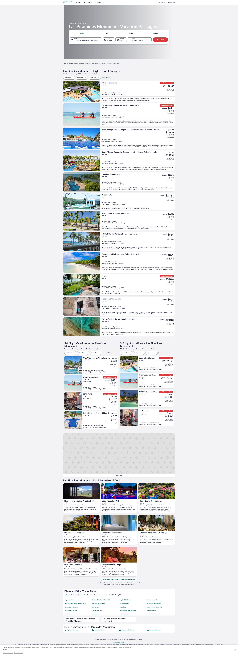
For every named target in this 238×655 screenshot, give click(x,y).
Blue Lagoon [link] (68, 614)
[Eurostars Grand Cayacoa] (137, 182)
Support (163, 2)
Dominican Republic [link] (83, 63)
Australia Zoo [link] (123, 607)
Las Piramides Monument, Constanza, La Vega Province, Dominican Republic (88, 40)
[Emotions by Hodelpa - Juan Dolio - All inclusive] (137, 262)
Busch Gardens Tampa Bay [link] (154, 607)
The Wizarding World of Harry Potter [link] (75, 603)
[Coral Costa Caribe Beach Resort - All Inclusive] (137, 114)
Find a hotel (160, 39)
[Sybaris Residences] (137, 91)
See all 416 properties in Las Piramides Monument (119, 579)
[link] (77, 630)
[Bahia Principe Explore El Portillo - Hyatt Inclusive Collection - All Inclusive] (100, 420)
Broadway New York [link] (152, 600)
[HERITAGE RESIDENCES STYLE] (100, 401)
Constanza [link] (102, 63)
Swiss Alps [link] (95, 614)
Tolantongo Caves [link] (97, 610)
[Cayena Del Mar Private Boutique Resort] (137, 326)
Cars (84, 2)
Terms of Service (18, 653)
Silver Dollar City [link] (124, 614)
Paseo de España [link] (124, 603)
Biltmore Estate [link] (151, 610)
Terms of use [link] (103, 639)
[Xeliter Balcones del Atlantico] (156, 398)
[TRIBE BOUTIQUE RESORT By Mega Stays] (137, 241)
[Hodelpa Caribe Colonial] (137, 306)
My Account (171, 2)
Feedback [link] (139, 639)
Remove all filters (106, 77)
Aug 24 (109, 40)
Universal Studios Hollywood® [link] (101, 600)
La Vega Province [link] (94, 63)
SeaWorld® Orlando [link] (71, 610)
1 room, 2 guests (137, 40)
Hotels (78, 2)
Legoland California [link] (125, 600)
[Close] (235, 650)
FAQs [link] (115, 639)
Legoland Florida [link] (69, 600)
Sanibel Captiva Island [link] (98, 603)
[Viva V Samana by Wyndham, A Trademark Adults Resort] (100, 365)
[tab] (82, 33)
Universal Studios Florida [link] (154, 603)
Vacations (97, 2)
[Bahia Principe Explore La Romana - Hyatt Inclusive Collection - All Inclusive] (137, 160)
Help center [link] (110, 639)
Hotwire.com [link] (67, 63)
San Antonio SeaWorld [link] (71, 607)
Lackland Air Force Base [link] (153, 614)
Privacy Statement (8, 653)
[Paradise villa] (137, 201)
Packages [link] (74, 63)
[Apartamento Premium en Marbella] (137, 221)
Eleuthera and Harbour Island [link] (128, 610)
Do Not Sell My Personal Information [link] (127, 639)
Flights (90, 2)
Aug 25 (122, 40)
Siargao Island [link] (96, 607)
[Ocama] (137, 285)
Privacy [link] (97, 639)
